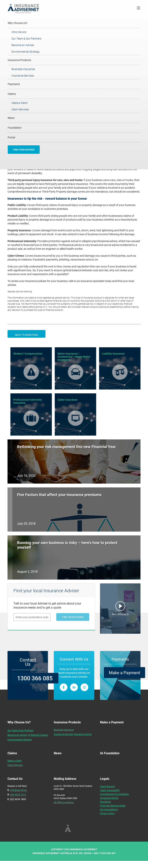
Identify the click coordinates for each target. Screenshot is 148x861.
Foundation (15, 127)
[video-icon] (120, 607)
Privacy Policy (107, 813)
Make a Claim (20, 103)
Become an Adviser (23, 45)
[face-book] (63, 687)
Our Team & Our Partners (26, 38)
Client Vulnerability (110, 790)
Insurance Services (23, 75)
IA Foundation (109, 753)
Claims (12, 94)
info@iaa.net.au (18, 790)
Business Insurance (23, 69)
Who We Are (19, 32)
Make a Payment (124, 672)
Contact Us (28, 662)
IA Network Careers (38, 734)
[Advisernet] (25, 8)
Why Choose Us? (23, 23)
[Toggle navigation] (138, 8)
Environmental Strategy (26, 51)
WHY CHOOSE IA (120, 614)
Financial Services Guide (112, 805)
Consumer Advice (109, 797)
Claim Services (20, 109)
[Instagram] (84, 687)
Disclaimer (105, 801)
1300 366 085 (35, 678)
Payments (14, 84)
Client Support (107, 786)
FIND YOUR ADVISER (23, 149)
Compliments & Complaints (114, 794)
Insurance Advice (83, 734)
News (11, 118)
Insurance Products (19, 60)
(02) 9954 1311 (18, 794)
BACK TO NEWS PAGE (26, 334)
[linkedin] (74, 687)
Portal (11, 137)
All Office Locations (64, 802)
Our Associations (109, 809)
